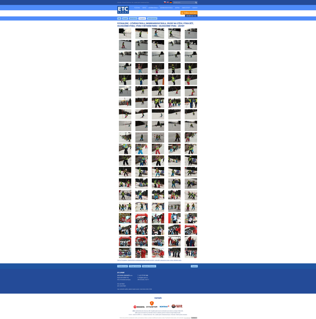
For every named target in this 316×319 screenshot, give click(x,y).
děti (119, 18)
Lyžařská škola (153, 8)
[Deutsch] (171, 2)
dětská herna (133, 18)
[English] (168, 2)
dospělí (125, 18)
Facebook (194, 266)
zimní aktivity (186, 8)
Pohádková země (122, 266)
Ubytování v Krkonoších (149, 266)
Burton (177, 8)
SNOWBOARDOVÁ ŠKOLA (166, 8)
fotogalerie (142, 18)
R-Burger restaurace (135, 266)
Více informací (187, 317)
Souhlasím (194, 317)
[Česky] (165, 2)
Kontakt (195, 8)
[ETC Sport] (123, 10)
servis (144, 8)
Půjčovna (137, 8)
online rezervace (152, 18)
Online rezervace (189, 13)
